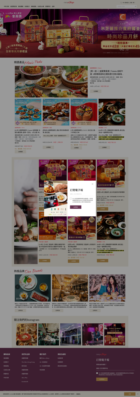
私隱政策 (86, 198)
